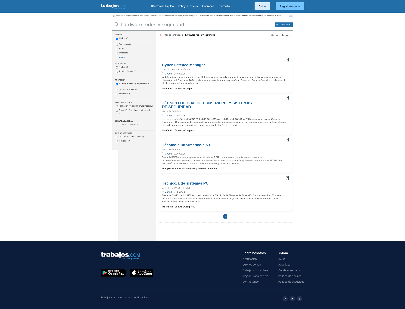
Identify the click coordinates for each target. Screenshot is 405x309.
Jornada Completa (128, 124)
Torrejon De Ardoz (126, 71)
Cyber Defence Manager (183, 65)
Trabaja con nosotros (255, 270)
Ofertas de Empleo (162, 6)
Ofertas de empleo (124, 15)
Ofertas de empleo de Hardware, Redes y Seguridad (178, 15)
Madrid (122, 38)
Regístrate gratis (290, 6)
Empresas (208, 6)
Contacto (224, 6)
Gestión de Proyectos (128, 89)
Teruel (121, 48)
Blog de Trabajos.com (255, 276)
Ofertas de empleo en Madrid (144, 15)
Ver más (122, 57)
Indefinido (124, 141)
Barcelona (123, 44)
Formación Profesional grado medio (136, 106)
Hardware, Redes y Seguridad (132, 83)
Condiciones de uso (290, 270)
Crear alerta (285, 24)
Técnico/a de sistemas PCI (186, 183)
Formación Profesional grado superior (135, 111)
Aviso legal (284, 264)
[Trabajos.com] (113, 8)
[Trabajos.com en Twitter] (292, 298)
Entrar (262, 6)
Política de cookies (289, 276)
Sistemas (123, 94)
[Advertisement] (219, 48)
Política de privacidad (291, 282)
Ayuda (281, 259)
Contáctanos (251, 282)
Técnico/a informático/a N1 (186, 145)
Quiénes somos (252, 264)
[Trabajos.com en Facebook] (285, 298)
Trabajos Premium (188, 6)
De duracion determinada (131, 137)
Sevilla (122, 53)
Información (250, 259)
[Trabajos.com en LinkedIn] (299, 298)
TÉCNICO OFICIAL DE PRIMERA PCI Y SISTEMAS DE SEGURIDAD (207, 105)
